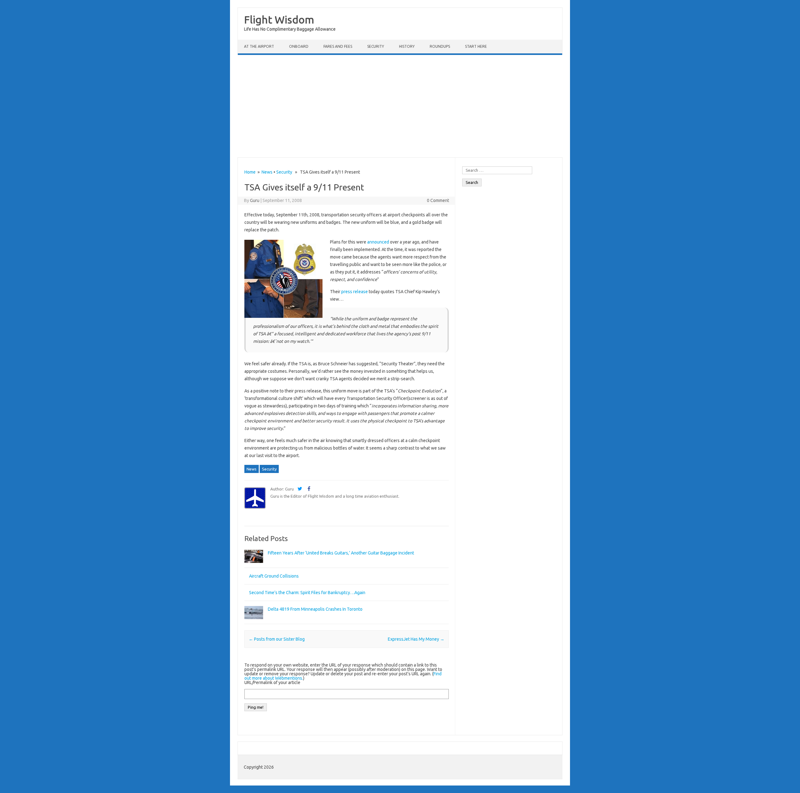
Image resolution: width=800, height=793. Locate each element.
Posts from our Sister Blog (277, 639)
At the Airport (259, 46)
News (267, 172)
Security (375, 46)
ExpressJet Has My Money (416, 639)
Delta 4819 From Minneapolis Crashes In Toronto (315, 609)
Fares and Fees (337, 46)
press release (354, 291)
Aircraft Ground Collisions (274, 576)
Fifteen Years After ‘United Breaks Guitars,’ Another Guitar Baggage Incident (341, 552)
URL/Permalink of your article (272, 682)
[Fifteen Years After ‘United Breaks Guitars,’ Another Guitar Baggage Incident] (253, 565)
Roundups (440, 46)
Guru (254, 200)
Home (250, 172)
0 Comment (438, 200)
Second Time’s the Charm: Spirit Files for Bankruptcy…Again (307, 592)
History (407, 46)
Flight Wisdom (279, 19)
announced (378, 241)
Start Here (476, 46)
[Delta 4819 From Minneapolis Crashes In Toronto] (253, 621)
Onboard (298, 46)
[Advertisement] (400, 106)
